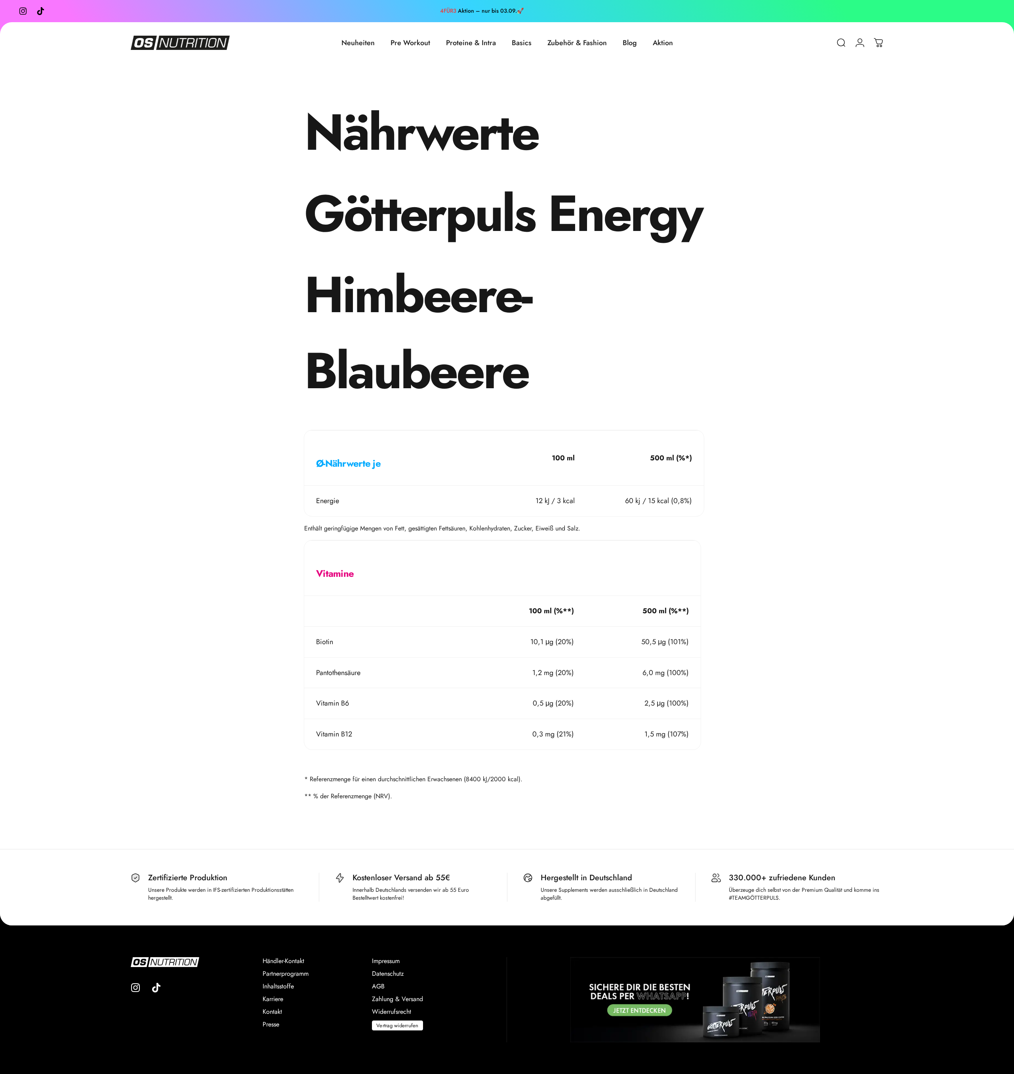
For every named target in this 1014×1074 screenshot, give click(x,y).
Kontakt (272, 1012)
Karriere (273, 999)
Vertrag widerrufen (397, 1025)
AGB (378, 986)
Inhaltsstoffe (278, 986)
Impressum (386, 961)
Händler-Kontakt (283, 961)
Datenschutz (388, 974)
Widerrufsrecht (391, 1012)
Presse (271, 1024)
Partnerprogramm (286, 974)
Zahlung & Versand (397, 999)
